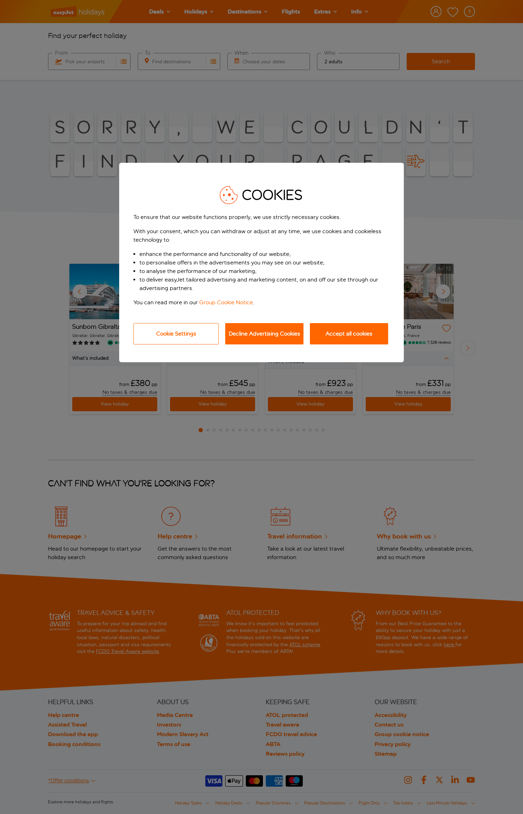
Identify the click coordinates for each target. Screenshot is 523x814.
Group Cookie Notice (226, 302)
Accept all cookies (349, 333)
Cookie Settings (176, 333)
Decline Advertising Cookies (264, 333)
